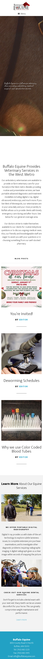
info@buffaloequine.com (24, 656)
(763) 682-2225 (23, 650)
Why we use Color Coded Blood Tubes (21, 449)
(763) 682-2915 (23, 653)
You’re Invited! (21, 313)
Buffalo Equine (21, 6)
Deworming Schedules (21, 380)
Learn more (21, 620)
